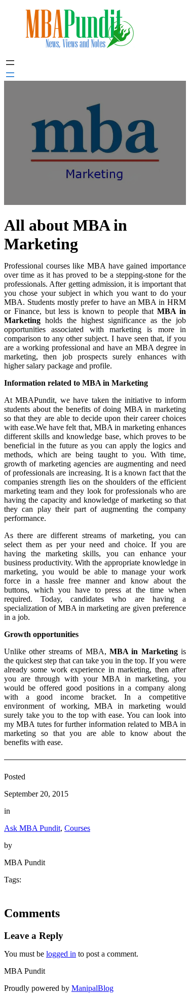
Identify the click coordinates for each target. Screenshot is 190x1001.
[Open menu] (10, 63)
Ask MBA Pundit (32, 828)
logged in (61, 954)
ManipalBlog (92, 988)
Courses (77, 828)
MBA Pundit (24, 971)
